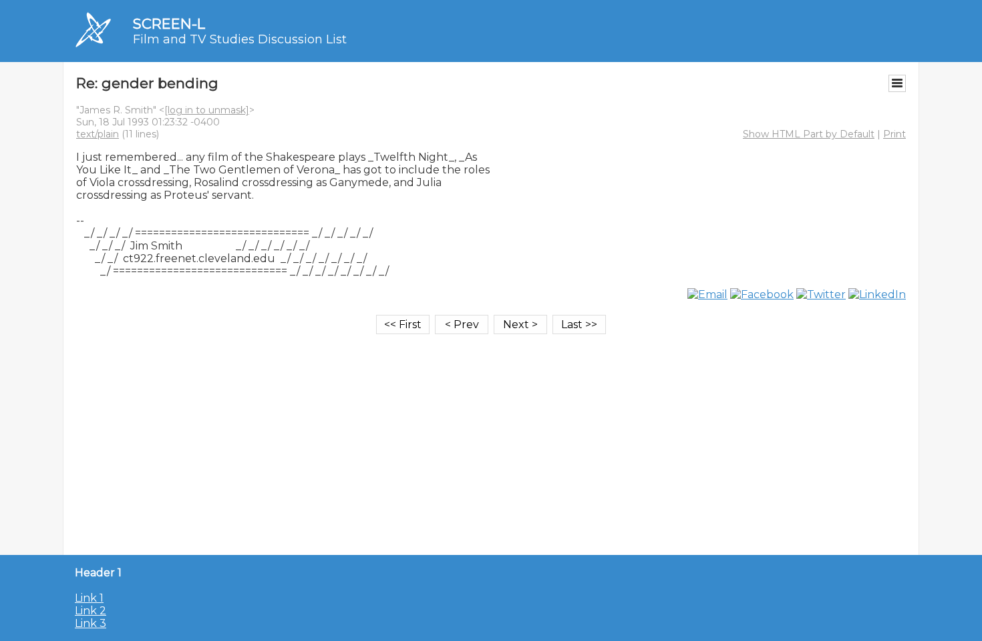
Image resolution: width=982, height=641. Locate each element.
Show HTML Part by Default (808, 134)
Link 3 (90, 623)
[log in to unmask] (206, 110)
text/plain (97, 134)
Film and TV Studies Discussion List (240, 39)
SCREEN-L (169, 23)
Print (894, 134)
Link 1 (89, 598)
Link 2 (90, 610)
